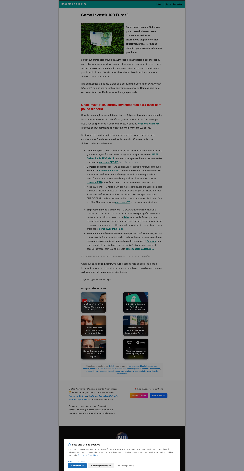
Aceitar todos (77, 466)
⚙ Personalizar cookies (78, 461)
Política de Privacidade (88, 455)
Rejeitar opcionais (125, 466)
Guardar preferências (101, 466)
